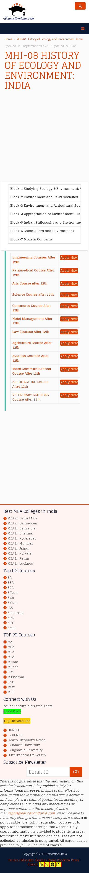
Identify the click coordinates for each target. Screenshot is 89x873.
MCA (11, 647)
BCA (10, 587)
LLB (10, 607)
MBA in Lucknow (20, 563)
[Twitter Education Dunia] (47, 864)
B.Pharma (16, 612)
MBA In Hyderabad (22, 538)
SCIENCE (16, 735)
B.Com (13, 602)
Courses (41, 860)
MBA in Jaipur (19, 548)
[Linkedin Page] (42, 864)
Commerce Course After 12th (31, 308)
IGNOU (14, 730)
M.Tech (13, 667)
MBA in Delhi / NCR (22, 518)
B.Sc (11, 597)
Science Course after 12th (33, 294)
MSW (11, 687)
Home (8, 39)
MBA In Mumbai (20, 543)
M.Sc (11, 657)
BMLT (12, 628)
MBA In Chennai (20, 533)
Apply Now (69, 257)
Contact (33, 864)
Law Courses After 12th (30, 331)
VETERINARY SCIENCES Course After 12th (30, 397)
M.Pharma (16, 677)
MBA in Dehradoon (22, 523)
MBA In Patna (18, 558)
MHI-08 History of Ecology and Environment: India (49, 39)
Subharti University (24, 745)
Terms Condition (59, 860)
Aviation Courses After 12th (30, 358)
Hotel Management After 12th (32, 321)
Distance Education (21, 860)
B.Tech (13, 592)
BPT (10, 622)
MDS (11, 692)
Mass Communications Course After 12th (31, 371)
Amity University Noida (27, 740)
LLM (10, 672)
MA (10, 642)
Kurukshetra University (27, 755)
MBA (11, 652)
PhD (11, 682)
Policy (75, 860)
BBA (10, 582)
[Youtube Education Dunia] (52, 864)
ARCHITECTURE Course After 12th (30, 384)
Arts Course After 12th (29, 283)
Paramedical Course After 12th (33, 272)
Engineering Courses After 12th (33, 259)
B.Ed (11, 617)
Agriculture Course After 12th (32, 345)
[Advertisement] (44, 137)
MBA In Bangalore (22, 528)
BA (9, 577)
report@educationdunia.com (31, 813)
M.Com (13, 662)
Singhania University (25, 750)
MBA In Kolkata (19, 553)
